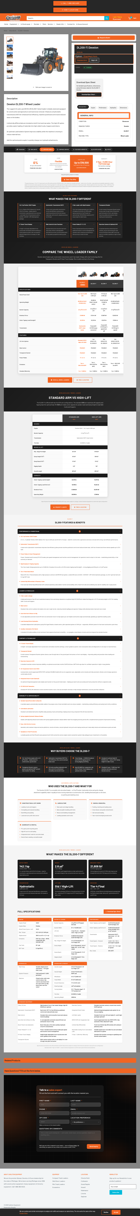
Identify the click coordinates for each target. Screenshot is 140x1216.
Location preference (80, 1118)
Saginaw (84, 1196)
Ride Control (24, 606)
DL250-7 (104, 283)
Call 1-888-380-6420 (71, 3)
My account (117, 19)
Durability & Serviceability (49, 695)
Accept (116, 1212)
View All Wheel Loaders (61, 380)
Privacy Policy (73, 1145)
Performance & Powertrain (49, 531)
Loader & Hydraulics (48, 591)
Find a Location (84, 380)
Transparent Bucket (104, 205)
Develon (79, 52)
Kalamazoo (84, 1190)
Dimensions (123, 107)
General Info (82, 107)
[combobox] (65, 18)
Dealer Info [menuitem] (60, 24)
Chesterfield (85, 1178)
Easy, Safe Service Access (28, 724)
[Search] (106, 18)
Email (74, 1109)
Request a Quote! (105, 37)
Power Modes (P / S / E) (79, 224)
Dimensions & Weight (61, 963)
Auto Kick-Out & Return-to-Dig (29, 613)
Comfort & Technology (48, 638)
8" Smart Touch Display (25, 224)
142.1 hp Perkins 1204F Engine (27, 205)
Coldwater (84, 1181)
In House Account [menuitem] (82, 24)
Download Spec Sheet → (89, 94)
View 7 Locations (71, 10)
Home (5, 30)
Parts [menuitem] (44, 24)
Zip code (44, 1118)
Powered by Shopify (10, 1207)
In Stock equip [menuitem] (25, 24)
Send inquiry (94, 1146)
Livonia (83, 1193)
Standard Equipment (25, 1002)
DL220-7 (93, 283)
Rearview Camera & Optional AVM (108, 224)
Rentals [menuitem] (36, 24)
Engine (93, 107)
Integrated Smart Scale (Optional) (30, 678)
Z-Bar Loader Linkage (26, 596)
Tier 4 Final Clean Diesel (27, 571)
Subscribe (115, 1192)
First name (45, 1101)
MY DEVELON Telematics (27, 686)
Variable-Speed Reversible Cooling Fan (31, 701)
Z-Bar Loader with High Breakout (81, 205)
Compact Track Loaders (60, 1178)
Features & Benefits (81, 149)
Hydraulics (113, 107)
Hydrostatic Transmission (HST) (55, 205)
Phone (43, 1109)
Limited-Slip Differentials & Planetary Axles (33, 581)
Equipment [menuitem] (13, 24)
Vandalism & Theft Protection (29, 732)
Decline (106, 1212)
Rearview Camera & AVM (27, 661)
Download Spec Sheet (113, 911)
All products (12, 30)
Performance (102, 107)
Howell (83, 1187)
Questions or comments (50, 1129)
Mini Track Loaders (58, 1184)
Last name (76, 1101)
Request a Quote (61, 507)
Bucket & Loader (59, 919)
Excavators (56, 1187)
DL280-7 (115, 283)
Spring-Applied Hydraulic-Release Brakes (32, 716)
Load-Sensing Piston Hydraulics (29, 621)
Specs (109, 149)
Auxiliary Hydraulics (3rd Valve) (29, 629)
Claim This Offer (71, 179)
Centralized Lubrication (27, 708)
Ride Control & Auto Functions (54, 224)
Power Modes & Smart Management (30, 554)
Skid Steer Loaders (58, 1181)
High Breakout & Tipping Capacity (30, 564)
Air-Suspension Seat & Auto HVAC (30, 669)
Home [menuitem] (6, 24)
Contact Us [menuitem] (71, 24)
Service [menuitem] (50, 24)
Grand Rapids (85, 1184)
